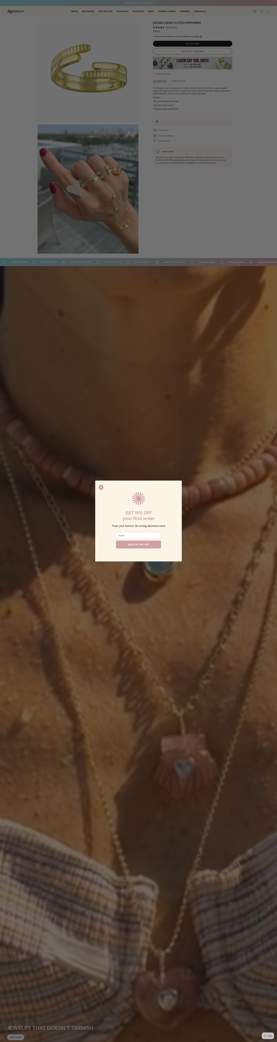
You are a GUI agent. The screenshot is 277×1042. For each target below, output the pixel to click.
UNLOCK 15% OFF (138, 544)
